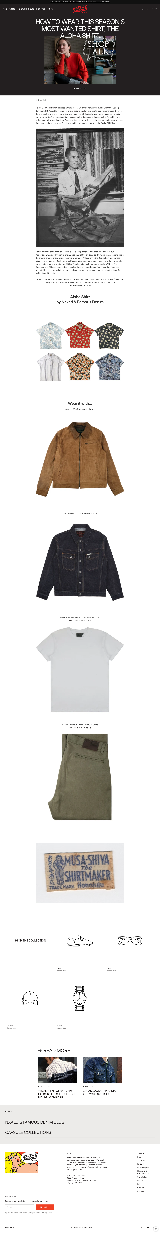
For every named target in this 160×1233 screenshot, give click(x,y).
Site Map (140, 1191)
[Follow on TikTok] (154, 1227)
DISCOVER (40, 9)
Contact (140, 1187)
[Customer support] (155, 1228)
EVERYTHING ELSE (26, 9)
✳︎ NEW (50, 9)
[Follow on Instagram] (142, 1227)
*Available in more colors (80, 620)
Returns (140, 1180)
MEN (5, 9)
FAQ (139, 1184)
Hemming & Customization (143, 1172)
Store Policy (142, 1177)
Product (59, 968)
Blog (139, 1157)
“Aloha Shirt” (103, 108)
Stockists (141, 1160)
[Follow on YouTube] (148, 1227)
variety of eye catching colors (74, 111)
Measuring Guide (144, 1167)
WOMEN (12, 9)
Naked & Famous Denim (46, 108)
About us (141, 1153)
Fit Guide (141, 1164)
